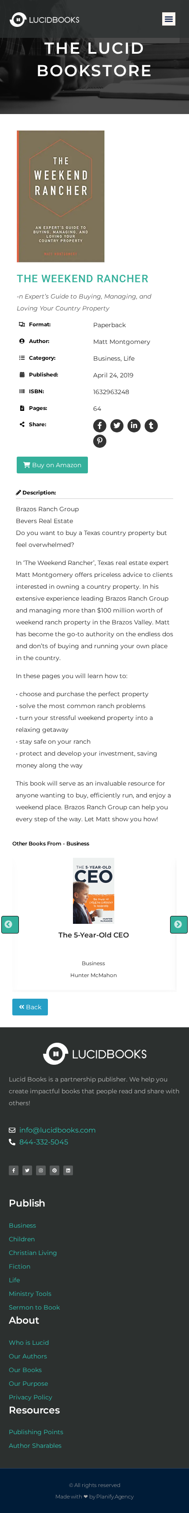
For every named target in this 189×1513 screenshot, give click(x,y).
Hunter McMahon (93, 975)
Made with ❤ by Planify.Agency (94, 1496)
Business (106, 358)
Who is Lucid (29, 1343)
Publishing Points (36, 1432)
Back (32, 1007)
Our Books (25, 1370)
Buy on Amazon (55, 465)
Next (179, 925)
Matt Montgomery (121, 342)
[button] (168, 19)
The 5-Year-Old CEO (93, 935)
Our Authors (28, 1356)
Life (129, 358)
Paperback (109, 325)
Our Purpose (28, 1384)
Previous (10, 925)
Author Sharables (35, 1446)
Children (22, 1239)
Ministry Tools (30, 1294)
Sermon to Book (34, 1307)
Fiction (19, 1266)
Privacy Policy (30, 1397)
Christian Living (33, 1253)
